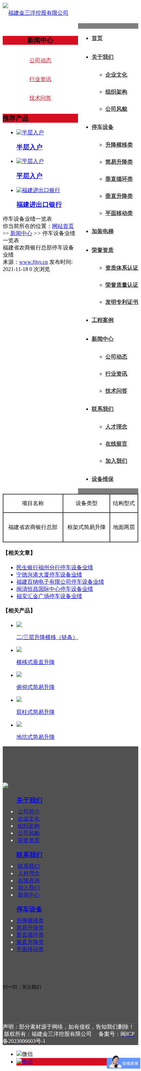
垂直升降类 (119, 196)
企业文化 (116, 75)
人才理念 (116, 427)
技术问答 (116, 391)
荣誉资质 (103, 250)
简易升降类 (119, 162)
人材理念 (29, 873)
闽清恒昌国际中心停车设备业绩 (54, 589)
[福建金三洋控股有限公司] (35, 13)
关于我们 (103, 57)
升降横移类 (119, 145)
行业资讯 (116, 374)
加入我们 (116, 461)
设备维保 (103, 479)
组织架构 (116, 92)
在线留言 (116, 444)
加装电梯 (103, 231)
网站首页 (63, 226)
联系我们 (103, 409)
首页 (97, 38)
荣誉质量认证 (121, 285)
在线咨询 (29, 880)
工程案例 (103, 320)
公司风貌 (116, 109)
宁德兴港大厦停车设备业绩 (49, 575)
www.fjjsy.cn (33, 262)
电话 (27, 1062)
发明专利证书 (121, 302)
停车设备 (103, 127)
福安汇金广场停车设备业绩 (49, 596)
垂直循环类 (119, 179)
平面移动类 (119, 213)
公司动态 (116, 357)
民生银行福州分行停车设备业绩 (54, 567)
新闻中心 (103, 339)
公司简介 (29, 811)
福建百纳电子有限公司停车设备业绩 (60, 582)
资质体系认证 (121, 268)
